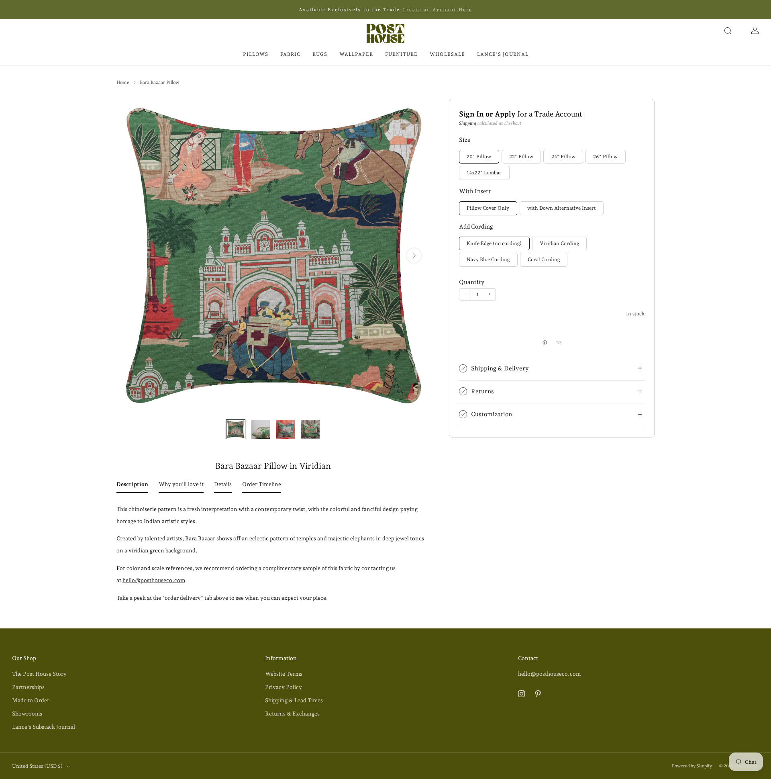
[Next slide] (414, 255)
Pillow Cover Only (488, 208)
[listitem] (385, 9)
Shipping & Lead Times (294, 700)
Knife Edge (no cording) (494, 243)
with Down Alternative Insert (561, 208)
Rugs (319, 54)
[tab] (132, 486)
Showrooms (27, 713)
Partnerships (28, 687)
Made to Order (30, 700)
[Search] (728, 31)
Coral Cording (544, 259)
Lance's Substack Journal (43, 727)
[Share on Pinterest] (545, 343)
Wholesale (447, 54)
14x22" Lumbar (484, 173)
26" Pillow (605, 156)
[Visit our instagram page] (521, 693)
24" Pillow (563, 156)
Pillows (255, 54)
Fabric (290, 54)
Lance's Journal (502, 54)
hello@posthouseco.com (153, 580)
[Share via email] (559, 343)
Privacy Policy (283, 687)
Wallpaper (356, 54)
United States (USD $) (37, 766)
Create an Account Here (437, 9)
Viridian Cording (559, 243)
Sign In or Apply (487, 114)
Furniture (401, 54)
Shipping (467, 123)
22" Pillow (521, 156)
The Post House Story (39, 674)
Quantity (471, 281)
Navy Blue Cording (488, 259)
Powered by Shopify (692, 766)
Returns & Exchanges (292, 713)
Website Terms (283, 674)
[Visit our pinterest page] (538, 693)
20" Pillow (479, 156)
